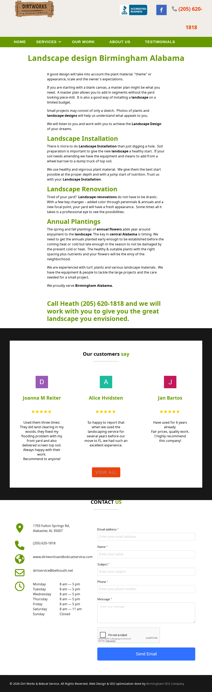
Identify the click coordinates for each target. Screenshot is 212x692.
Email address (108, 529)
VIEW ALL (106, 472)
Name (102, 547)
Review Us (25, 52)
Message (104, 599)
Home (20, 42)
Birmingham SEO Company (165, 684)
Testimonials (160, 42)
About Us (119, 42)
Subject (103, 564)
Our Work (83, 42)
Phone (102, 581)
